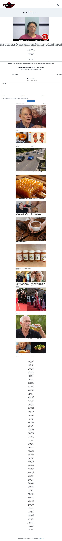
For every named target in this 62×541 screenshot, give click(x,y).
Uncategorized (31, 515)
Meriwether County (31, 468)
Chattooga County (31, 389)
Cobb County (31, 393)
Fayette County (31, 418)
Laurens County (31, 457)
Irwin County (31, 446)
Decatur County (31, 405)
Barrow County (31, 365)
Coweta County (31, 398)
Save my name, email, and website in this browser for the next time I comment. (16, 98)
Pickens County (31, 486)
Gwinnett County (31, 433)
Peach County (31, 484)
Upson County (31, 518)
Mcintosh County (31, 466)
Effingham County (31, 411)
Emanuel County (31, 414)
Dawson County (31, 404)
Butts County (31, 379)
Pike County (31, 489)
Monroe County (31, 472)
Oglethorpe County (31, 482)
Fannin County (31, 416)
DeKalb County (31, 407)
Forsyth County (31, 422)
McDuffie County (31, 465)
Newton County (31, 479)
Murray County (31, 476)
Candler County (31, 382)
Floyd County (31, 421)
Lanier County (31, 455)
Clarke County (31, 391)
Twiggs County (31, 514)
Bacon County (31, 361)
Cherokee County (31, 390)
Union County (31, 516)
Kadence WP (41, 538)
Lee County (31, 458)
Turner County (31, 512)
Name (3, 95)
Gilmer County (31, 426)
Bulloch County (31, 376)
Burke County (31, 378)
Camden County (31, 380)
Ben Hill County (31, 368)
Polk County (31, 490)
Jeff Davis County (31, 450)
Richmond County (31, 494)
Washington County (31, 523)
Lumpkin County (31, 462)
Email (23, 95)
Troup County (31, 511)
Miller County (31, 469)
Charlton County (31, 386)
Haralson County (31, 437)
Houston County (31, 444)
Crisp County (31, 401)
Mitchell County (31, 471)
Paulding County (31, 483)
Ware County (31, 522)
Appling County (31, 360)
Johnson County (31, 451)
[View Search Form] (58, 5)
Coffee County (31, 394)
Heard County (31, 441)
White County (31, 526)
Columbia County (31, 397)
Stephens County (31, 501)
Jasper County (31, 448)
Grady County (31, 430)
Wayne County (31, 525)
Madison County (31, 464)
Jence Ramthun (59, 74)
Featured (31, 419)
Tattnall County (31, 504)
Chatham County (31, 387)
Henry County (31, 443)
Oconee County (31, 480)
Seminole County (31, 498)
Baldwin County (31, 362)
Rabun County (31, 493)
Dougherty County (31, 408)
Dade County (31, 403)
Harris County (31, 439)
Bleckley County (31, 372)
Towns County (31, 509)
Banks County (31, 364)
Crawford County (31, 400)
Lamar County (31, 454)
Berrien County (31, 369)
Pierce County (31, 487)
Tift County (31, 507)
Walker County (31, 519)
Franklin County (31, 423)
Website (43, 95)
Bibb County (31, 371)
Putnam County (31, 491)
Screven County (31, 497)
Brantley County (31, 373)
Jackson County (31, 447)
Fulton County (31, 425)
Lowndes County (31, 461)
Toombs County (31, 508)
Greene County (31, 432)
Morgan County (31, 475)
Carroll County (31, 383)
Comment (4, 83)
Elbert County (31, 412)
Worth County (31, 529)
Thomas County (31, 505)
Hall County (31, 436)
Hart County (31, 440)
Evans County (31, 415)
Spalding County (31, 500)
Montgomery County (31, 473)
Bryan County (31, 375)
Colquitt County (31, 396)
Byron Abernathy (15, 74)
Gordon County (31, 429)
